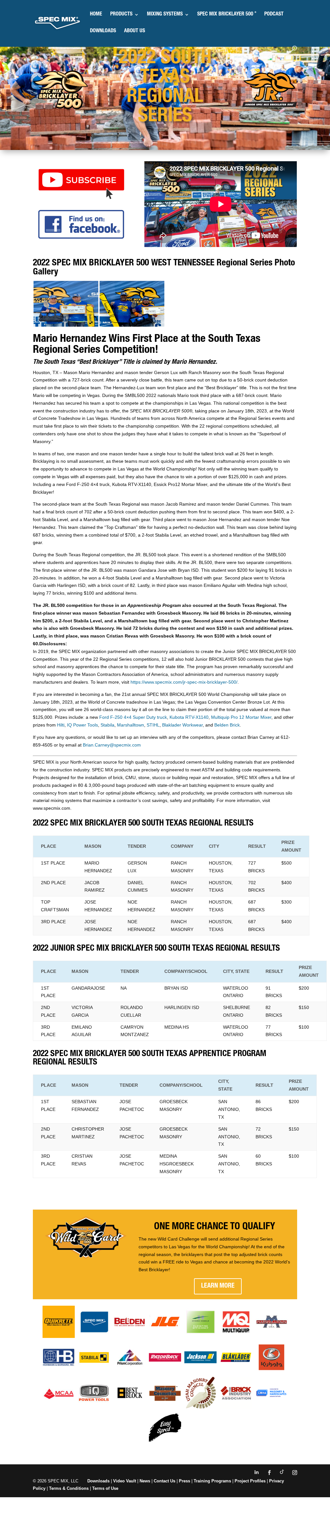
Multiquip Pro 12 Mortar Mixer (241, 717)
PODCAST (274, 14)
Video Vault (124, 1481)
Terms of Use (105, 1488)
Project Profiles (251, 1481)
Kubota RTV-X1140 (189, 717)
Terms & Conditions (69, 1488)
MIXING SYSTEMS (165, 14)
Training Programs (213, 1481)
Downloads (98, 1481)
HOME (96, 14)
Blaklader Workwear (182, 724)
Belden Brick (227, 724)
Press (184, 1481)
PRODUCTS (121, 14)
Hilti (60, 724)
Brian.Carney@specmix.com (112, 744)
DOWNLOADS (103, 31)
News (145, 1481)
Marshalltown (130, 724)
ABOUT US (134, 31)
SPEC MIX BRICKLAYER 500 (226, 14)
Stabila (107, 724)
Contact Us (164, 1481)
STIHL (153, 724)
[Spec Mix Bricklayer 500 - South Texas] (66, 325)
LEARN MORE (218, 1286)
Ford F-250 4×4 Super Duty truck (133, 717)
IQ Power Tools (82, 724)
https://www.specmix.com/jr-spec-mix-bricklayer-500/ (184, 682)
